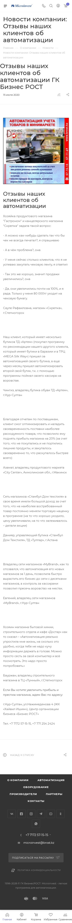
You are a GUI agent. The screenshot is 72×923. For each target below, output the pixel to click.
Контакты (36, 801)
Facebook (21, 814)
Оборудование (36, 787)
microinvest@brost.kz (38, 842)
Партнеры (54, 794)
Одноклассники (60, 814)
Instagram (31, 814)
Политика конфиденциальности (39, 870)
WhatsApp (36, 824)
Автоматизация (51, 780)
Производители (23, 794)
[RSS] (59, 94)
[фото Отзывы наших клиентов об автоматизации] (36, 151)
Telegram (41, 814)
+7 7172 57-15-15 (37, 835)
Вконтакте (11, 814)
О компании (18, 780)
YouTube (51, 814)
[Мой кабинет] (58, 6)
